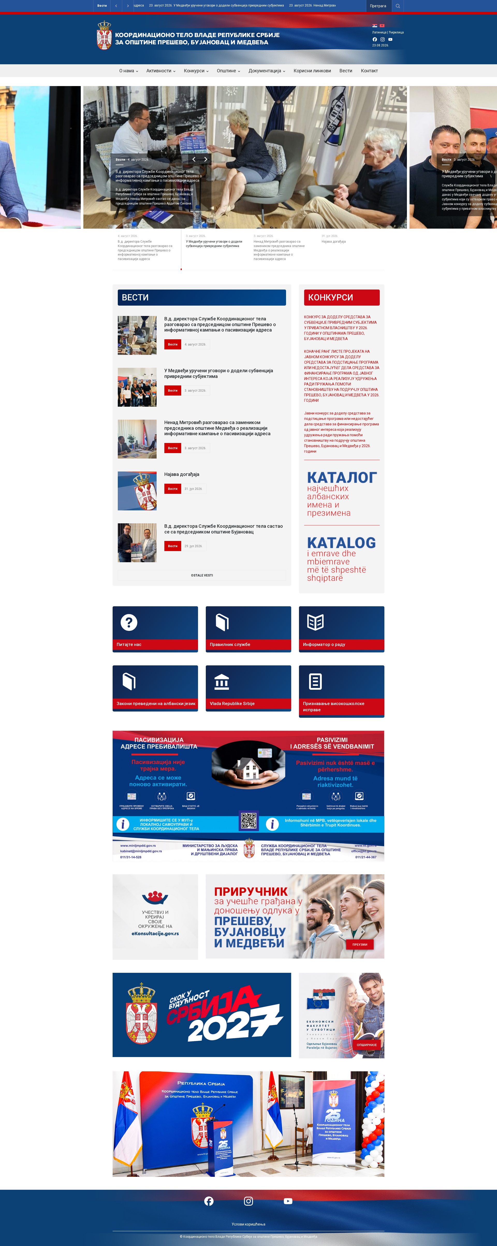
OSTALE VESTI (202, 575)
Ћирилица (396, 32)
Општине (226, 70)
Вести (102, 6)
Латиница (379, 32)
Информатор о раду (324, 644)
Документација (264, 70)
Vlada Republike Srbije (232, 703)
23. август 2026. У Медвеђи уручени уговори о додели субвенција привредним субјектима (134, 5)
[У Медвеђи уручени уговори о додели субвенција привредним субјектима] (137, 387)
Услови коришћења (248, 1224)
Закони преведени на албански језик (156, 703)
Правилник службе (230, 644)
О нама (126, 70)
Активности (159, 70)
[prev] (196, 159)
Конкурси (194, 70)
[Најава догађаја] (137, 490)
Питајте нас (129, 644)
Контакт (369, 70)
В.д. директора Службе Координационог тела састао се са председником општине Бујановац (223, 528)
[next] (208, 159)
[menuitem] (376, 25)
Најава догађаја (457, 172)
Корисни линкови (312, 70)
